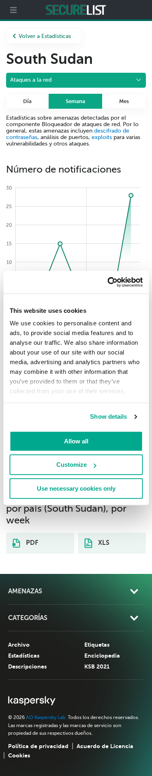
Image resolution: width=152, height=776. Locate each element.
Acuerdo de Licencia (105, 746)
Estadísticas (23, 655)
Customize (71, 464)
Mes (124, 101)
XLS (102, 542)
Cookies (19, 755)
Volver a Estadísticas (45, 36)
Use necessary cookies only (76, 488)
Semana (75, 101)
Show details (108, 416)
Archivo (19, 644)
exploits (102, 137)
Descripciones (27, 666)
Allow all (76, 441)
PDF (31, 542)
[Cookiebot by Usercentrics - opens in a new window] (108, 282)
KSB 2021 (96, 666)
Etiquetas (96, 644)
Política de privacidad (38, 746)
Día (27, 101)
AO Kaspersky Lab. (46, 717)
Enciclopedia (102, 655)
